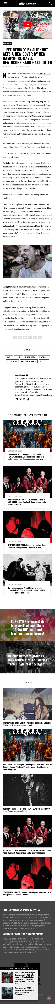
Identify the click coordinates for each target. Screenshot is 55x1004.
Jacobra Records (28, 361)
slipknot (44, 361)
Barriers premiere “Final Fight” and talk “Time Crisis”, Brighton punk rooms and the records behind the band (26, 590)
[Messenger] (20, 337)
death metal (30, 357)
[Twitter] (25, 337)
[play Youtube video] (27, 25)
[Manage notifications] (49, 998)
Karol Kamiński (21, 375)
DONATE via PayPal (11, 933)
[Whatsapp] (30, 337)
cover (9, 357)
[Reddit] (35, 337)
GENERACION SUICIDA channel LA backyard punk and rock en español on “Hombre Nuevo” (27, 546)
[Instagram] (24, 399)
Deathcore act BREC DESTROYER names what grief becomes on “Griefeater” (24, 991)
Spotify (30, 153)
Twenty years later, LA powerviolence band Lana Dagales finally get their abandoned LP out (27, 723)
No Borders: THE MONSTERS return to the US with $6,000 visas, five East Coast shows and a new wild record (27, 502)
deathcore (43, 357)
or (21, 933)
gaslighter (12, 361)
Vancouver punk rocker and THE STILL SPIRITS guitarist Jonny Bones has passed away (26, 809)
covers (18, 357)
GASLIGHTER (44, 73)
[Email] (40, 337)
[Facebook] (15, 337)
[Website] (28, 399)
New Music (7, 44)
